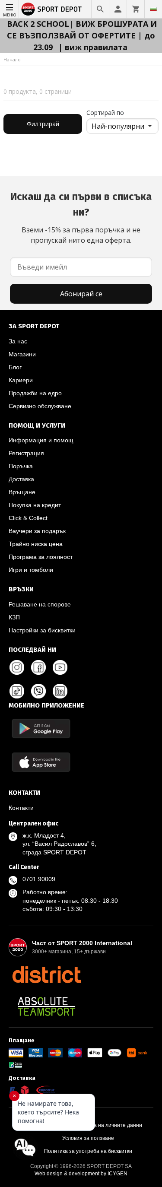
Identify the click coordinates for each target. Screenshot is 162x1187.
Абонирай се (81, 293)
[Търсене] (100, 9)
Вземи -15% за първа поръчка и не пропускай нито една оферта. (81, 217)
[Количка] (135, 9)
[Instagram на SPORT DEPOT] (17, 667)
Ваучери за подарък (37, 530)
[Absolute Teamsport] (46, 1006)
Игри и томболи (31, 569)
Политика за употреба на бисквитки (88, 1151)
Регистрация (26, 453)
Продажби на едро (35, 393)
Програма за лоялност (41, 556)
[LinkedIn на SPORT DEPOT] (60, 691)
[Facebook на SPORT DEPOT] (38, 667)
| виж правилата (92, 47)
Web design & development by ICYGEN (81, 1174)
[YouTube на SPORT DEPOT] (60, 667)
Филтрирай (43, 124)
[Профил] (118, 9)
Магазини (22, 354)
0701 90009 (38, 879)
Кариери (21, 380)
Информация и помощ (41, 440)
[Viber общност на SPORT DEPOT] (38, 691)
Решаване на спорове (40, 604)
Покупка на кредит (35, 504)
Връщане (22, 492)
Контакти (21, 807)
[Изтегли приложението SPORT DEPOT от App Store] (41, 762)
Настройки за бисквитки (42, 630)
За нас (18, 341)
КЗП (14, 617)
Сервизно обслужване (40, 406)
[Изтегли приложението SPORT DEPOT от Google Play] (41, 728)
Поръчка (21, 466)
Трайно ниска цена (36, 543)
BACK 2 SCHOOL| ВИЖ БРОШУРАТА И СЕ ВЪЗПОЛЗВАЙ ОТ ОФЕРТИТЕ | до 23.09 (82, 35)
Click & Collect (28, 517)
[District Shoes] (46, 974)
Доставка (21, 479)
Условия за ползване (88, 1138)
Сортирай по (105, 112)
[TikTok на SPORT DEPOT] (17, 691)
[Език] (153, 9)
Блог (15, 367)
